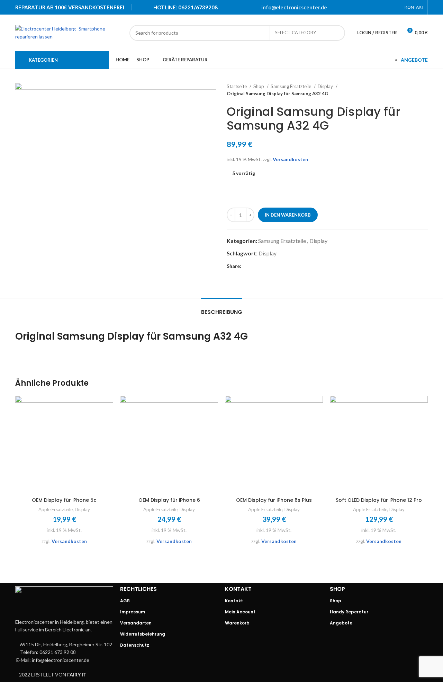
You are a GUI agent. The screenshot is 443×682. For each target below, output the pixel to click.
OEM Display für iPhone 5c (64, 500)
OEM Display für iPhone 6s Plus (274, 500)
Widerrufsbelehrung (142, 634)
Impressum (132, 612)
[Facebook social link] (356, 7)
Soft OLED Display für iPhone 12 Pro (379, 500)
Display (326, 86)
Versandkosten (290, 159)
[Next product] (424, 90)
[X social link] (365, 7)
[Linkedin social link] (383, 7)
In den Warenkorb (288, 215)
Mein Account (240, 612)
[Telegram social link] (392, 7)
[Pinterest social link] (374, 7)
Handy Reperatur (349, 612)
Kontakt (234, 601)
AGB (125, 601)
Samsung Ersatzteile (291, 86)
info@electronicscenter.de (294, 7)
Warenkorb (237, 623)
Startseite (237, 86)
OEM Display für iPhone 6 (169, 500)
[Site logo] (69, 32)
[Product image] (64, 445)
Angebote (341, 623)
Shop (259, 86)
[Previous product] (410, 90)
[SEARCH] (337, 33)
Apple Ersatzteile (55, 509)
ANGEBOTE (414, 60)
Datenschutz (134, 645)
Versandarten (136, 623)
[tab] (221, 308)
